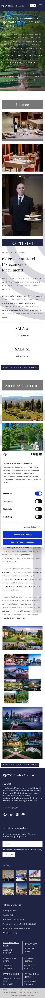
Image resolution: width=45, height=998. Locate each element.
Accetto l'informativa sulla (23, 849)
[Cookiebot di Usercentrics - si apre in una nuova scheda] (31, 454)
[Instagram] (11, 814)
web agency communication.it (22, 995)
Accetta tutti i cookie (23, 534)
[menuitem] (33, 5)
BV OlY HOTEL (31, 944)
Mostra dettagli (30, 527)
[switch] (38, 501)
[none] (33, 5)
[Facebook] (5, 814)
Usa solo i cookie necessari (22, 542)
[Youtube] (23, 814)
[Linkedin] (17, 814)
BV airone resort (11, 974)
